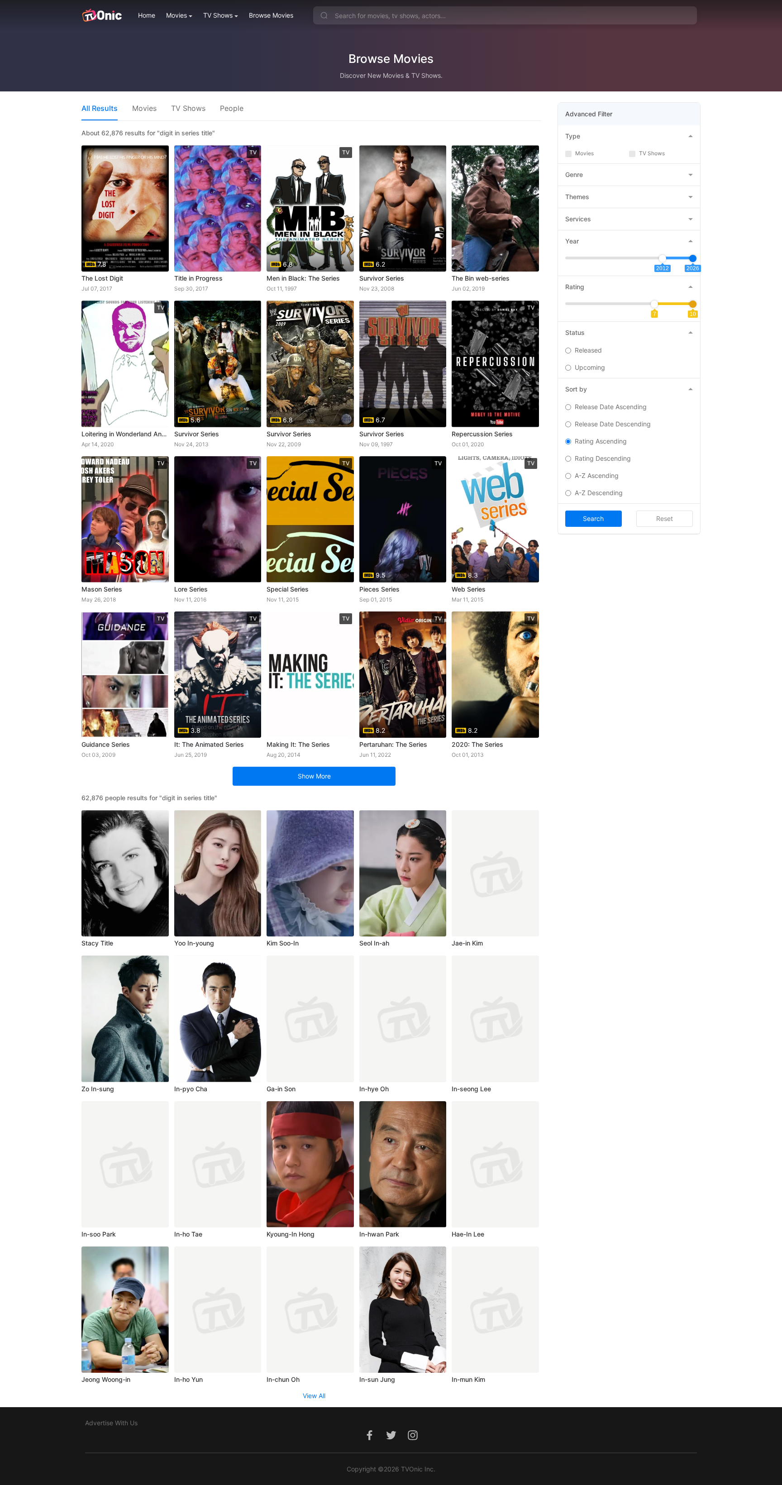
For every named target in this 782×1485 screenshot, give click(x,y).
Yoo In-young (194, 943)
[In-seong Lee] (495, 1018)
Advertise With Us (111, 1423)
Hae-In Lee (468, 1234)
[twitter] (391, 1440)
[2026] (692, 258)
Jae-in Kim (467, 943)
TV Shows (218, 15)
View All (314, 1395)
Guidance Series (105, 744)
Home (146, 15)
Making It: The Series (298, 744)
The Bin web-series (481, 278)
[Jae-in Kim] (495, 873)
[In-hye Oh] (403, 1018)
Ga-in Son (281, 1089)
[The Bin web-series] (495, 208)
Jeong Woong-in (105, 1379)
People (231, 108)
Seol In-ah (374, 943)
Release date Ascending (611, 407)
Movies (176, 15)
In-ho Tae (188, 1234)
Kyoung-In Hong (291, 1234)
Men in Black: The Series (303, 278)
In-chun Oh (283, 1379)
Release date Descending (613, 424)
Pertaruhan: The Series (393, 744)
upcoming (590, 367)
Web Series (469, 589)
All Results (99, 108)
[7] (654, 304)
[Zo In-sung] (125, 1018)
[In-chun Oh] (310, 1309)
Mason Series (101, 589)
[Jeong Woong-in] (125, 1309)
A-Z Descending (599, 493)
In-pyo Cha (190, 1089)
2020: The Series (477, 744)
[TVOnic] (101, 15)
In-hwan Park (379, 1234)
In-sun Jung (377, 1379)
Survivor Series (381, 278)
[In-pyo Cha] (218, 1018)
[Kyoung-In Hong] (310, 1164)
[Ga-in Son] (310, 1018)
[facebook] (369, 1440)
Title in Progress (198, 278)
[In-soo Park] (125, 1164)
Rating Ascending (601, 441)
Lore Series (191, 589)
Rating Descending (603, 458)
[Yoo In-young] (218, 873)
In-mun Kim (468, 1379)
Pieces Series (379, 589)
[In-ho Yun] (218, 1309)
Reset (664, 518)
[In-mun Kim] (495, 1309)
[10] (692, 304)
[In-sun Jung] (403, 1309)
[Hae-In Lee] (495, 1164)
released (588, 350)
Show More (314, 776)
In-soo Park (98, 1234)
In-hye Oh (374, 1089)
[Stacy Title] (125, 873)
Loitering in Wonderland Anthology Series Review (125, 434)
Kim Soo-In (283, 943)
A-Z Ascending (597, 475)
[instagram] (412, 1440)
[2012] (662, 258)
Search (593, 518)
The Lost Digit (102, 278)
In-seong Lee (471, 1089)
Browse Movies (271, 15)
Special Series (288, 589)
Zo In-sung (97, 1089)
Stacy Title (97, 943)
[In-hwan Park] (403, 1164)
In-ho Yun (188, 1379)
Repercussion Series (482, 434)
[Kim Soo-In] (310, 873)
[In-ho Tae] (218, 1164)
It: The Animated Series (209, 744)
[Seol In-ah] (403, 873)
